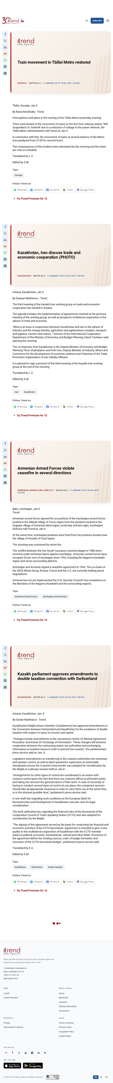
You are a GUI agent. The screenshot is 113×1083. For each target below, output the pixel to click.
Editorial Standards (67, 1006)
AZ (101, 1077)
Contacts (63, 1002)
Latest (6, 993)
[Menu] (108, 21)
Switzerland (36, 867)
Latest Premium (11, 997)
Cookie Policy (65, 1036)
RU (106, 1077)
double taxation (55, 867)
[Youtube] (25, 1053)
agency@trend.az (11, 978)
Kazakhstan (29, 392)
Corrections (64, 1011)
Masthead (63, 997)
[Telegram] (32, 1053)
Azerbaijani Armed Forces (55, 596)
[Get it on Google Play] (33, 1066)
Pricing (7, 1023)
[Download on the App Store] (12, 1066)
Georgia (18, 175)
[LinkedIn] (38, 1053)
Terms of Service (66, 1023)
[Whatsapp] (6, 1053)
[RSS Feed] (45, 1053)
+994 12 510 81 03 (11, 975)
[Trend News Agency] (12, 951)
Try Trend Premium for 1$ (31, 198)
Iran (16, 392)
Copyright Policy (66, 1031)
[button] (5, 34)
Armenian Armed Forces (26, 596)
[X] (19, 1053)
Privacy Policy (65, 1027)
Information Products (13, 1027)
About (61, 993)
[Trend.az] (13, 20)
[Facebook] (12, 1053)
